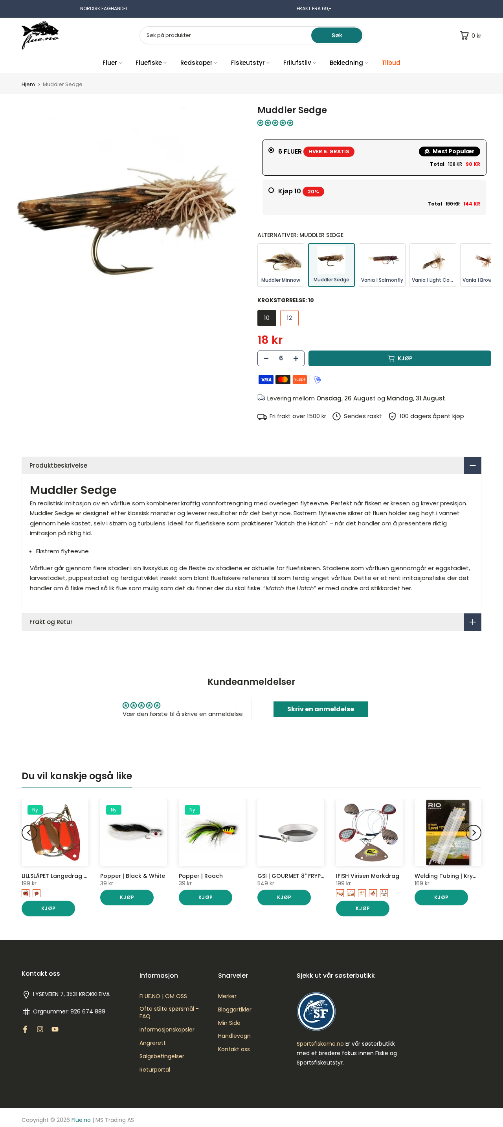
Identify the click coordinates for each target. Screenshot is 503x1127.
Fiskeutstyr (248, 63)
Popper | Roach (201, 876)
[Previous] (29, 833)
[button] (275, 123)
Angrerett (153, 1043)
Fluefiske (149, 63)
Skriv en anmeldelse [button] (320, 709)
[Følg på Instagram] (40, 1029)
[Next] (473, 833)
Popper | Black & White (132, 876)
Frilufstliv (297, 63)
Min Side (229, 1023)
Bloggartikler (235, 1009)
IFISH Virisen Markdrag (367, 876)
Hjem (28, 84)
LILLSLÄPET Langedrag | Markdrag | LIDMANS (82, 876)
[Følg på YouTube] (55, 1029)
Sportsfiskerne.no (320, 1044)
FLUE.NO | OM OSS (163, 996)
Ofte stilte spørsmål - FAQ (169, 1013)
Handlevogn (234, 1036)
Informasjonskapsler (167, 1029)
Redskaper (196, 63)
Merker (227, 996)
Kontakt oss (234, 1049)
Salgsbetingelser (162, 1056)
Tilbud (391, 63)
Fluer (110, 63)
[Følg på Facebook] (25, 1029)
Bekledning (346, 63)
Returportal (155, 1070)
